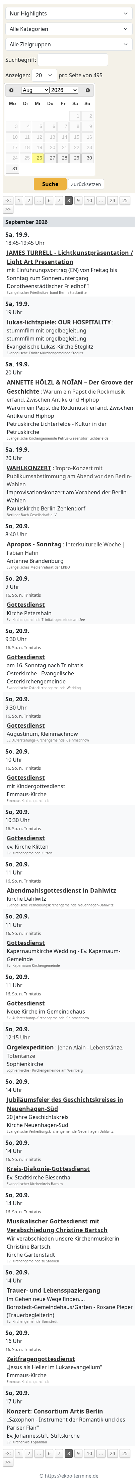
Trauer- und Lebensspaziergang (53, 1290)
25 (125, 200)
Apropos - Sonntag (34, 544)
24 (112, 200)
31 (15, 168)
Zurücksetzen (86, 184)
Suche (50, 184)
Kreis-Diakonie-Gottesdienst (48, 1169)
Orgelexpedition (30, 1047)
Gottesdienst (26, 604)
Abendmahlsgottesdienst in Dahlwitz (61, 890)
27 (52, 158)
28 (64, 158)
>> (8, 209)
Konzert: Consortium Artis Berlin (55, 1411)
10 (89, 200)
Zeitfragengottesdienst (41, 1359)
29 (76, 158)
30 (89, 158)
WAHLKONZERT (29, 468)
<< (8, 200)
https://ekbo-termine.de (71, 1476)
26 (39, 158)
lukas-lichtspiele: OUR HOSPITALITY (59, 322)
